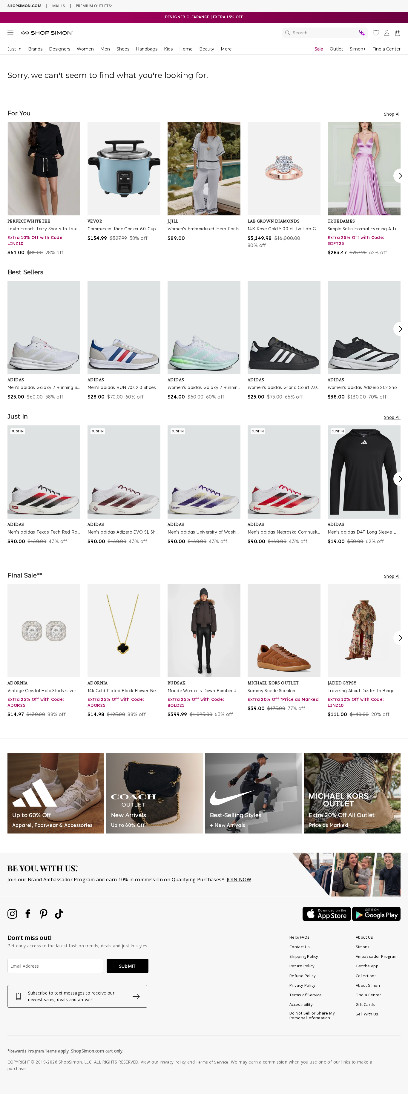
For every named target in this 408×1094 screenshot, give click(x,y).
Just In (14, 49)
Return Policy (302, 966)
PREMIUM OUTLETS (94, 5)
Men (105, 49)
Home (186, 49)
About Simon (368, 985)
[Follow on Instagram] (12, 917)
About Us (364, 937)
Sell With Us (367, 1014)
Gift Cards (365, 1004)
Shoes (122, 49)
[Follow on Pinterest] (44, 917)
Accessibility (301, 1004)
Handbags (146, 49)
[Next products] (400, 175)
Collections (366, 975)
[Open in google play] (376, 919)
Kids (168, 49)
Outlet (336, 49)
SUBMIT (127, 966)
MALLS (58, 5)
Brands (35, 49)
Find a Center (386, 49)
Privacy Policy (302, 985)
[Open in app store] (327, 919)
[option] (44, 189)
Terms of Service (305, 995)
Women (85, 49)
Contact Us (299, 946)
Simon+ (358, 49)
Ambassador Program (377, 956)
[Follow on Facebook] (28, 917)
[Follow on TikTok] (59, 917)
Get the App (367, 966)
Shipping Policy (303, 956)
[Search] (325, 32)
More (226, 49)
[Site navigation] (10, 34)
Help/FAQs (299, 937)
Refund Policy (302, 975)
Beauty (206, 49)
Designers (59, 49)
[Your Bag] (398, 34)
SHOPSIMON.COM (24, 6)
